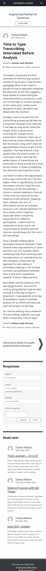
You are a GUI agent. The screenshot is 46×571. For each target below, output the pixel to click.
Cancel (23, 420)
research (28, 67)
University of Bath (23, 3)
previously (8, 85)
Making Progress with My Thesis (23, 489)
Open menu (4, 3)
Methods (29, 63)
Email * (8, 384)
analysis (8, 67)
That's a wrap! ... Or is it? (22, 456)
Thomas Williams (19, 34)
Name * (8, 374)
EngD (22, 63)
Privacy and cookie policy (26, 567)
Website (8, 398)
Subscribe (23, 23)
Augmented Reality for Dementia (23, 16)
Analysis (15, 63)
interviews (20, 67)
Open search (41, 3)
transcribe (35, 67)
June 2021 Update (18, 526)
